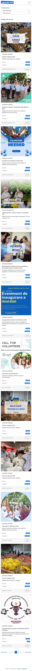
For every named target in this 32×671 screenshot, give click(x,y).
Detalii (27, 69)
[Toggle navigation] (29, 2)
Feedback (24, 668)
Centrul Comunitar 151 (8, 210)
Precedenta (4, 652)
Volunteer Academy (7, 54)
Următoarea (28, 652)
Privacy (19, 668)
